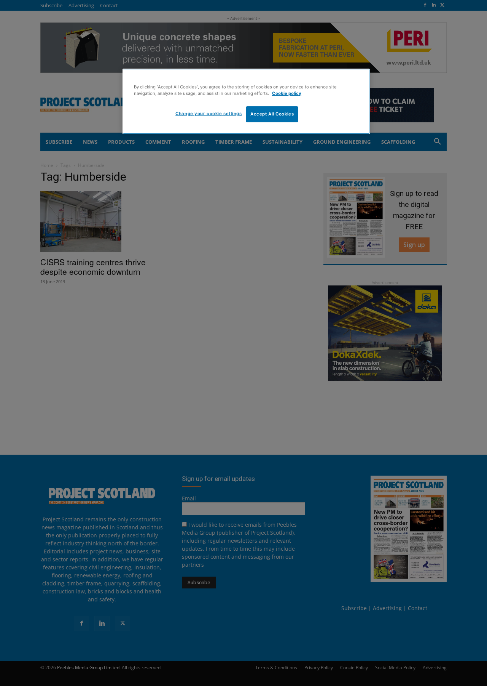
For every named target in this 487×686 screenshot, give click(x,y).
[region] (246, 101)
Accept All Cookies (272, 114)
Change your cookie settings (208, 113)
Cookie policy (286, 93)
